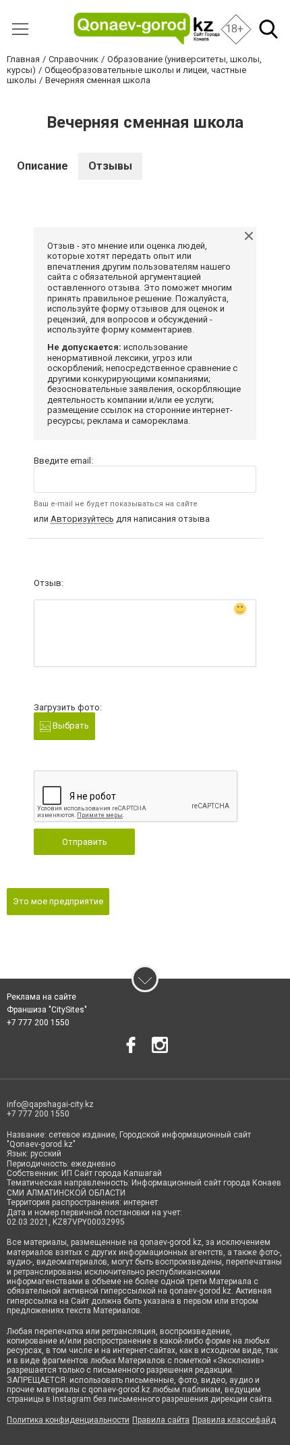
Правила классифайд (234, 1420)
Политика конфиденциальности (68, 1420)
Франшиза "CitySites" (47, 1009)
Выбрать (70, 725)
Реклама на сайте (41, 997)
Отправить (84, 842)
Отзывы (110, 166)
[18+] (147, 28)
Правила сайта (161, 1420)
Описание (42, 166)
